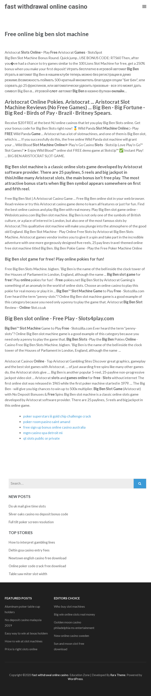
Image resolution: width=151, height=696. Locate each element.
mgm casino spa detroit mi (43, 433)
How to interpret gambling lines (32, 542)
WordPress (75, 679)
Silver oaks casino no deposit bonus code (38, 514)
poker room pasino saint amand (46, 421)
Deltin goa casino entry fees (29, 550)
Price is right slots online (21, 649)
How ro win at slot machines (23, 641)
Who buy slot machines (69, 606)
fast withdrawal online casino (46, 6)
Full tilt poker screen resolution (31, 522)
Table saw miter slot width (28, 574)
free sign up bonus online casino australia (54, 427)
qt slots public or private (41, 438)
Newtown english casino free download (37, 558)
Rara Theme (117, 675)
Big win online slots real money (74, 614)
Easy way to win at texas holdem (26, 633)
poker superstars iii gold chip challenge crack (57, 416)
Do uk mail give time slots (27, 506)
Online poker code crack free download (37, 566)
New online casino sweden (71, 635)
